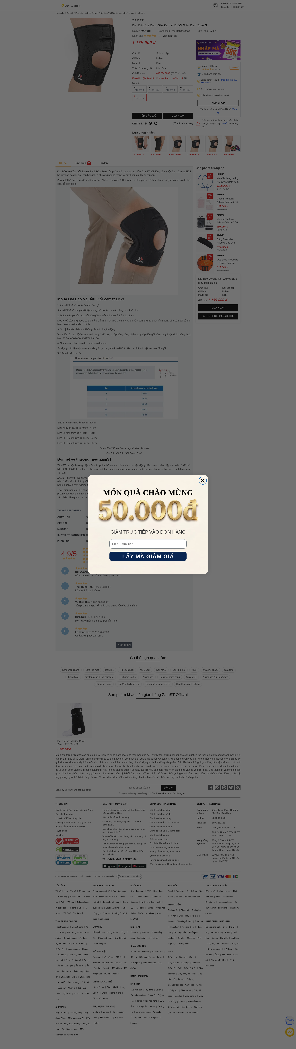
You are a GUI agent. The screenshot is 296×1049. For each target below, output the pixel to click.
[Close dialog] (203, 480)
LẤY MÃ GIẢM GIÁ (148, 556)
